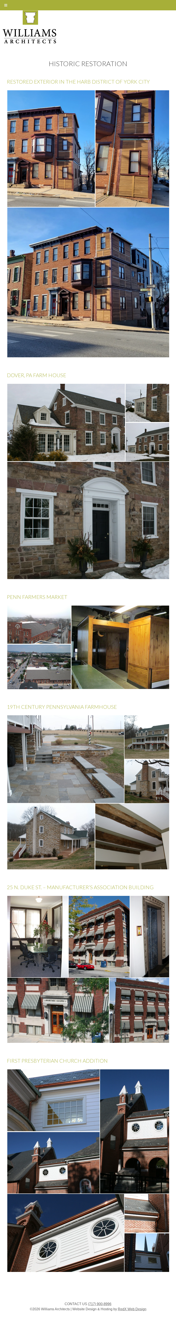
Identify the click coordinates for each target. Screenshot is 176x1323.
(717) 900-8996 (99, 1304)
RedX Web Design (132, 1309)
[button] (51, 148)
